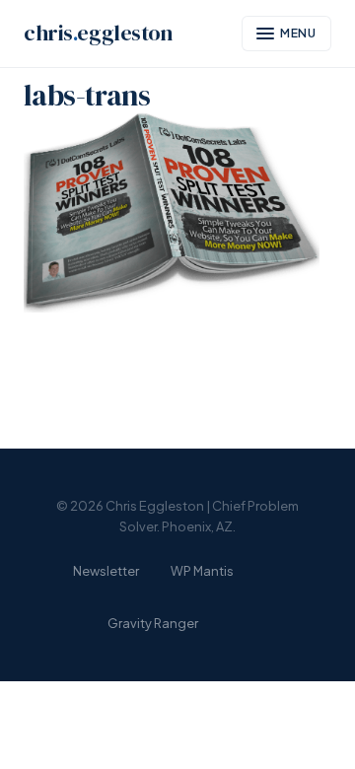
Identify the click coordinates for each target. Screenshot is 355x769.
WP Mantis (202, 571)
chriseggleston (98, 33)
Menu (299, 33)
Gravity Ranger (152, 623)
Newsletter (106, 571)
